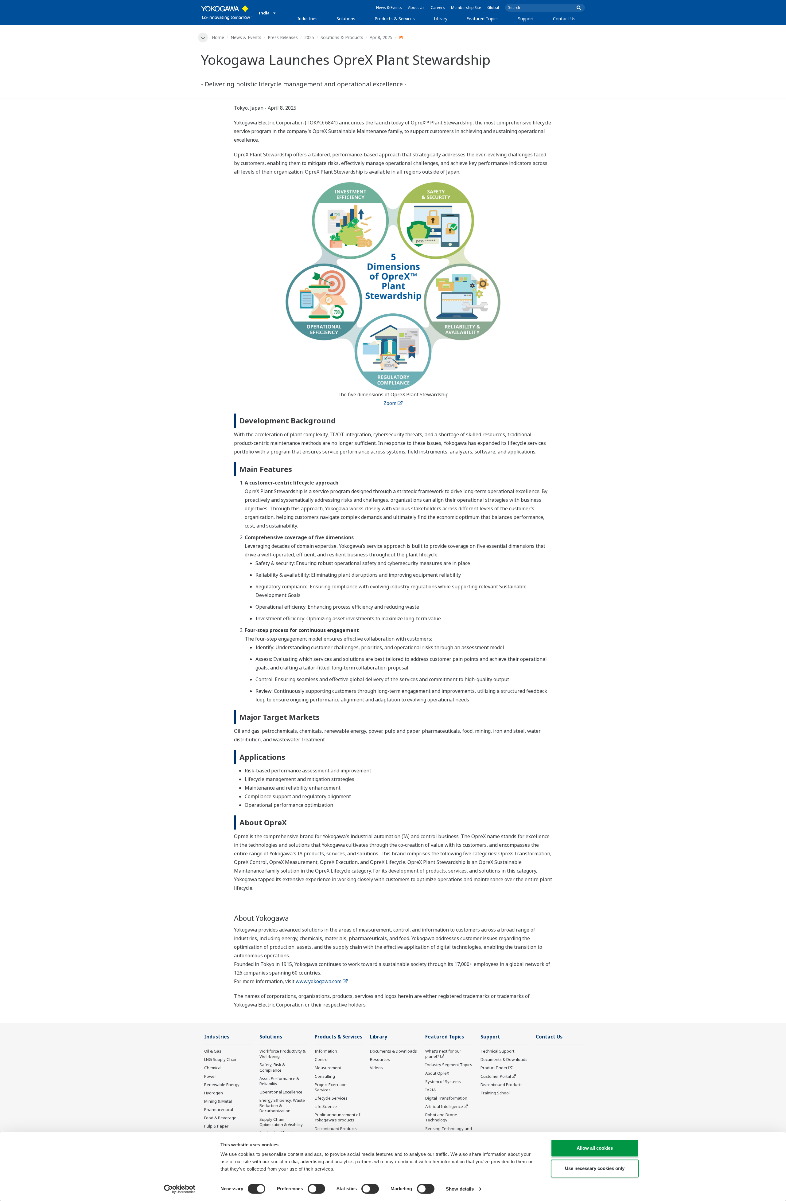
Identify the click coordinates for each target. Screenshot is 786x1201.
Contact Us (564, 19)
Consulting (325, 1076)
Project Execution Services (331, 1087)
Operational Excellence (280, 1092)
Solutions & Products (342, 37)
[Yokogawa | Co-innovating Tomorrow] (226, 12)
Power (210, 1076)
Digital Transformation (446, 1098)
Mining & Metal (218, 1101)
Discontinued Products (336, 1128)
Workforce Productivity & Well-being (282, 1053)
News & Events (389, 7)
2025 (309, 37)
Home (218, 37)
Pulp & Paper (216, 1126)
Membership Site (466, 7)
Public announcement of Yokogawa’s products (337, 1117)
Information (326, 1051)
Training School (495, 1093)
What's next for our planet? (443, 1053)
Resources (380, 1059)
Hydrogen (213, 1093)
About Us (416, 7)
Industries (307, 19)
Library (440, 19)
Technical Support (497, 1051)
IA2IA (430, 1090)
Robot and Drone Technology (441, 1117)
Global (493, 7)
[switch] (316, 1189)
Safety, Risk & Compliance (272, 1067)
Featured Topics (482, 19)
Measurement (328, 1067)
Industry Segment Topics (448, 1064)
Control (322, 1059)
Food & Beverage (220, 1118)
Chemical (212, 1067)
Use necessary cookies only (595, 1168)
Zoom (389, 403)
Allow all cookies (595, 1148)
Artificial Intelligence (444, 1106)
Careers (438, 7)
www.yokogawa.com (318, 981)
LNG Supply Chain (221, 1059)
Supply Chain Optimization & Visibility (281, 1122)
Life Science (326, 1106)
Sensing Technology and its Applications (448, 1131)
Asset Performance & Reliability (279, 1081)
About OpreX (437, 1073)
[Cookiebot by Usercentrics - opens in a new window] (180, 1189)
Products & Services (395, 19)
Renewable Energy (221, 1084)
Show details (460, 1188)
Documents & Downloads (393, 1051)
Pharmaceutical (218, 1109)
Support (526, 19)
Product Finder (494, 1067)
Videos (376, 1067)
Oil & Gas (212, 1051)
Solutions (346, 19)
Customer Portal (496, 1076)
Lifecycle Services (331, 1098)
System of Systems (443, 1081)
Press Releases (283, 37)
